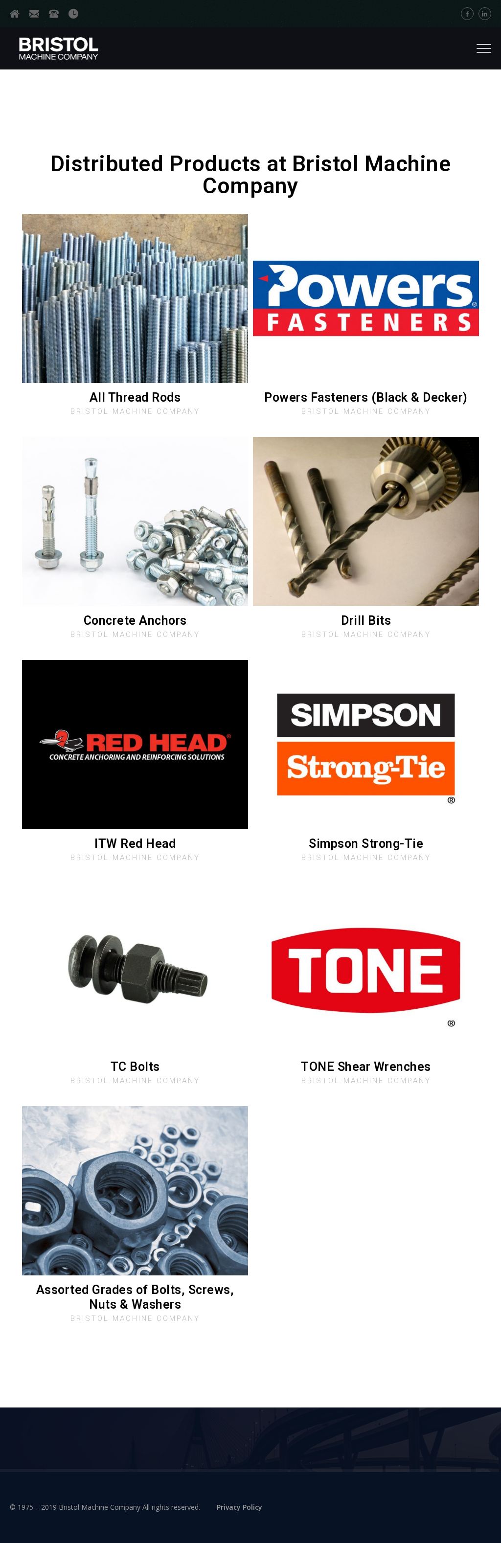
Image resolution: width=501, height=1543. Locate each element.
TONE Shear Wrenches (366, 1067)
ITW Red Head (135, 844)
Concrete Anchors (135, 620)
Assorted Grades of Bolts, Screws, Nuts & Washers (135, 1297)
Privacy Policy (239, 1507)
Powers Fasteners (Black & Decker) (366, 397)
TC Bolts (135, 1067)
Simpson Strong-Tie (366, 844)
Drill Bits (366, 620)
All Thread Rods (135, 397)
